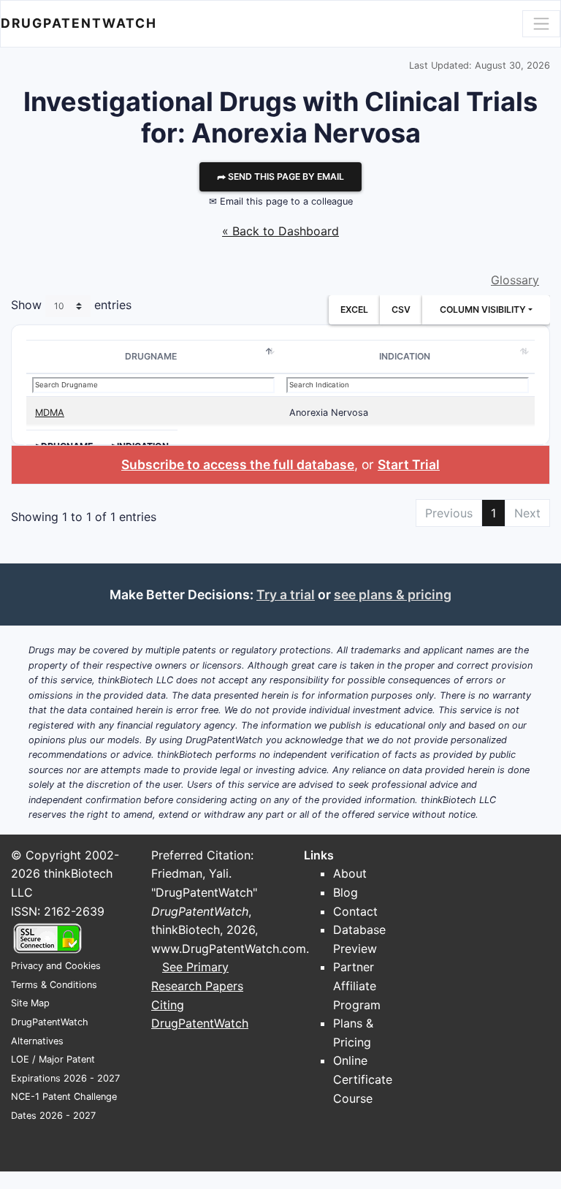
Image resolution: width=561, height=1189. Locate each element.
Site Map (30, 1003)
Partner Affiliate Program (357, 985)
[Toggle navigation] (541, 23)
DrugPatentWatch (79, 23)
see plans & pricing (392, 594)
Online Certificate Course (362, 1079)
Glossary (515, 280)
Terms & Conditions (54, 984)
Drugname (151, 356)
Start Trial (409, 464)
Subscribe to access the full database (237, 464)
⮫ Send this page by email (280, 176)
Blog (345, 892)
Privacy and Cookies (56, 965)
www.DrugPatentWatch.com (228, 948)
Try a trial (285, 594)
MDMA (49, 412)
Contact (355, 911)
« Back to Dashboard (280, 231)
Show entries (71, 305)
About (350, 873)
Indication (404, 356)
